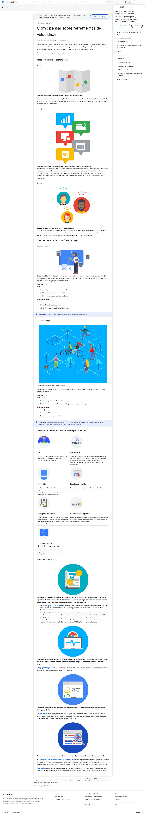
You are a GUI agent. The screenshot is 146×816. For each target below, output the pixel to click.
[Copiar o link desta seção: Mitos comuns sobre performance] (69, 60)
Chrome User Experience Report (75, 422)
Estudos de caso (84, 2)
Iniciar (137, 26)
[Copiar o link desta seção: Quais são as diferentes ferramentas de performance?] (87, 431)
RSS (116, 804)
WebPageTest (67, 314)
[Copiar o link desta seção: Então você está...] (54, 560)
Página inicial (40, 23)
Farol (39, 452)
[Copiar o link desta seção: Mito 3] (43, 183)
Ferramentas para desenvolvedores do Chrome (54, 760)
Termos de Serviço (7, 812)
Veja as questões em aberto (62, 799)
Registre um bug (59, 796)
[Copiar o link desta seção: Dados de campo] (51, 321)
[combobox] (113, 2)
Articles (5, 7)
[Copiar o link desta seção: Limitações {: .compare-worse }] (58, 410)
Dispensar (123, 26)
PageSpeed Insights (59, 424)
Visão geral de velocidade (48, 514)
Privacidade (16, 812)
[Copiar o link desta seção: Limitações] (45, 302)
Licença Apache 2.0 (66, 781)
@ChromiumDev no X (121, 796)
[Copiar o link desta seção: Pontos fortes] (47, 287)
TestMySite (42, 484)
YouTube (117, 799)
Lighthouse (60, 314)
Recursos (25, 2)
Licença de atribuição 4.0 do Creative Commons (95, 779)
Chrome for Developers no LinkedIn (124, 802)
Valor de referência (48, 2)
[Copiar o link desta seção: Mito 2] (43, 109)
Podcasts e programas (91, 804)
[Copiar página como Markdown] (59, 33)
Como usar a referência (63, 2)
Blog (75, 2)
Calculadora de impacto (79, 514)
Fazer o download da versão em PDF (52, 54)
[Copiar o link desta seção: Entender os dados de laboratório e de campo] (80, 241)
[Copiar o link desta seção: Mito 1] (43, 66)
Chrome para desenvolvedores (93, 796)
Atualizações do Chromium (92, 799)
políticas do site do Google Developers (98, 781)
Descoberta (35, 2)
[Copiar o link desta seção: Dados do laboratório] (55, 246)
